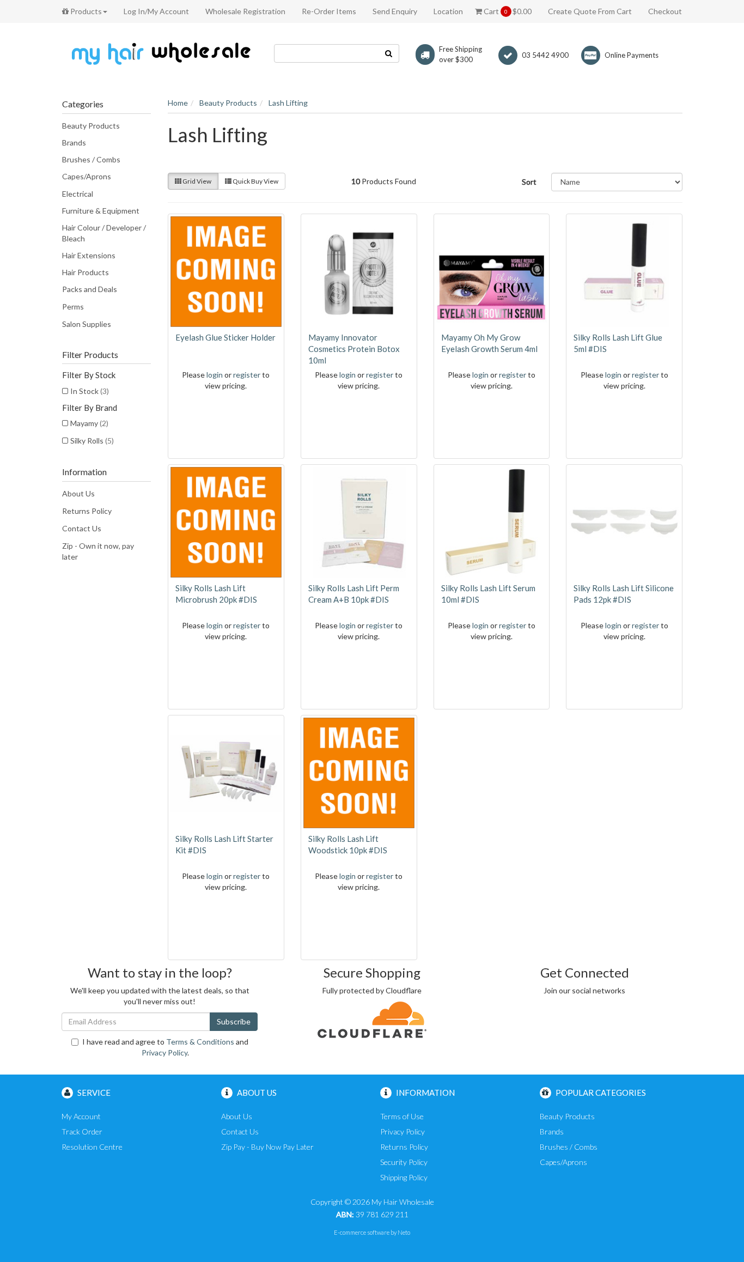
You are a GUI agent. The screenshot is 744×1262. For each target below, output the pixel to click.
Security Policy (404, 1162)
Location (448, 11)
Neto (404, 1232)
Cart (507, 11)
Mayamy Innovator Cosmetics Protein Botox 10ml (354, 348)
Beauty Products (91, 125)
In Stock (89, 391)
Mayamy (89, 423)
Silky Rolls (92, 440)
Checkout (665, 11)
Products (85, 11)
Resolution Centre (92, 1146)
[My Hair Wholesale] (160, 53)
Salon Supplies (86, 324)
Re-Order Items (329, 11)
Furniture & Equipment (100, 210)
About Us (78, 493)
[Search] (389, 53)
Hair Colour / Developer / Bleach (104, 233)
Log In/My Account (156, 11)
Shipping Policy (404, 1177)
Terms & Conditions (200, 1041)
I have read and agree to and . (165, 1047)
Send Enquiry (395, 11)
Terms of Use (402, 1116)
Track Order (82, 1131)
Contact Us (81, 528)
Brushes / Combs (91, 159)
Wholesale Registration (245, 11)
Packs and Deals (89, 289)
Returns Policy (87, 510)
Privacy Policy (164, 1052)
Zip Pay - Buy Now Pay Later (267, 1146)
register (246, 374)
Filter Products (90, 355)
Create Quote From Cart (590, 11)
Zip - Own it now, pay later (98, 551)
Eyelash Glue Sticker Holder (225, 337)
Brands (74, 142)
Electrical (77, 193)
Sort (529, 181)
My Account (81, 1116)
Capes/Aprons (86, 176)
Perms (73, 306)
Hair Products (85, 272)
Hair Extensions (88, 255)
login (214, 374)
